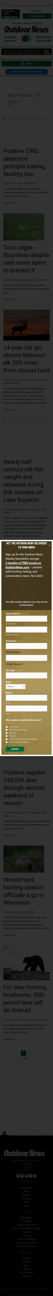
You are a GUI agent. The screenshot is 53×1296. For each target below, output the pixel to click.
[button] (49, 545)
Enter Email (11, 624)
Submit (15, 749)
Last (8, 713)
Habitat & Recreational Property (23, 739)
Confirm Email (12, 634)
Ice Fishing (14, 727)
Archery (12, 733)
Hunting (12, 736)
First (8, 703)
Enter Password (13, 652)
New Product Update (18, 742)
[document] (26, 648)
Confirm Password (14, 664)
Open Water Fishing (17, 730)
